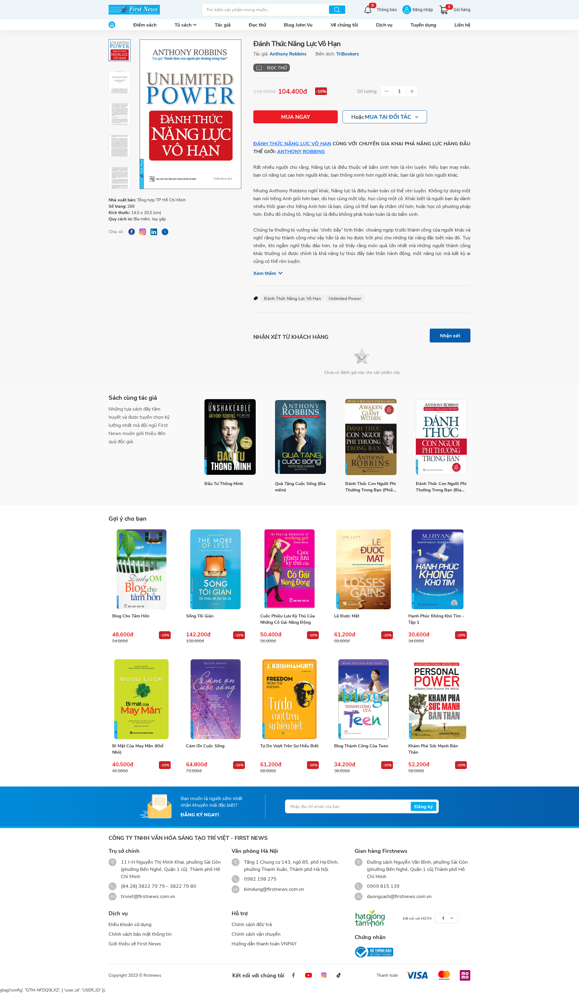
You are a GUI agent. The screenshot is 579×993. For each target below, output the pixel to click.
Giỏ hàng (459, 8)
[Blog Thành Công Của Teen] (363, 699)
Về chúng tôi (344, 24)
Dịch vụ (384, 24)
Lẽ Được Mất (346, 616)
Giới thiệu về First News (135, 943)
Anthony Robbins (288, 54)
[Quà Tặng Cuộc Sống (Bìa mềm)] (300, 437)
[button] (446, 918)
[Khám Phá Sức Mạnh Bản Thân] (437, 699)
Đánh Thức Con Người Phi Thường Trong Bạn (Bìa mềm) (441, 487)
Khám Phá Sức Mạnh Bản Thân (433, 749)
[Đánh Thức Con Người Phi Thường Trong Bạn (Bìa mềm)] (441, 437)
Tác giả (223, 24)
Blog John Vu (298, 24)
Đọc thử (257, 24)
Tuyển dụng (423, 24)
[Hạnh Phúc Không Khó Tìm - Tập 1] (437, 569)
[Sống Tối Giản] (215, 569)
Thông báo (384, 9)
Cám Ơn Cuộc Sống (205, 746)
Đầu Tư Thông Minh (223, 483)
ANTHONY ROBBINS (301, 151)
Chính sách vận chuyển (256, 934)
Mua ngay (295, 116)
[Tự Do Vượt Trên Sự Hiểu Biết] (289, 699)
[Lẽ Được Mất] (363, 569)
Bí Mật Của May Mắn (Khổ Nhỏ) (137, 749)
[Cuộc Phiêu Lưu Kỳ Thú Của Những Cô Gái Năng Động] (289, 569)
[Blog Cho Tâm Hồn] (141, 569)
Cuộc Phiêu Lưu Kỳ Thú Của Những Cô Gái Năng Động (287, 619)
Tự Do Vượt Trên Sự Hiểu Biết (289, 746)
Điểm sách (145, 24)
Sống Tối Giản (200, 616)
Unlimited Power (345, 298)
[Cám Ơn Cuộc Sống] (215, 699)
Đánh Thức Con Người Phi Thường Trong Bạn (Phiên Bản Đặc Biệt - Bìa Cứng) (370, 487)
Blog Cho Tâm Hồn (130, 616)
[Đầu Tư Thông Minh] (230, 437)
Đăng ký (423, 806)
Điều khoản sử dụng (130, 924)
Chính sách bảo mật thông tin (140, 934)
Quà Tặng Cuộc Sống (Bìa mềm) (300, 487)
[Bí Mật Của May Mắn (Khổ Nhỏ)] (141, 699)
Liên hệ (462, 24)
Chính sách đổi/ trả (252, 924)
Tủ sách (183, 24)
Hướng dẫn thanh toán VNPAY (264, 943)
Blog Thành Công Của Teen (361, 746)
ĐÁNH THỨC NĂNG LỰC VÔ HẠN (292, 143)
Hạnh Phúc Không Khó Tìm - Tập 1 (436, 619)
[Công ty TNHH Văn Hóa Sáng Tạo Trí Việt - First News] (134, 9)
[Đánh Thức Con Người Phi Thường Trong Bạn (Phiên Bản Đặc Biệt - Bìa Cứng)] (371, 437)
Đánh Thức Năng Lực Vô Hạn (292, 298)
